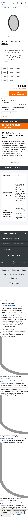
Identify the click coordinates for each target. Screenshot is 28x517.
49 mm (11, 68)
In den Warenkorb (18, 94)
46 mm (4, 68)
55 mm (4, 72)
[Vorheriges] (1, 24)
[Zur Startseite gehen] (4, 4)
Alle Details (13, 438)
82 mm (4, 80)
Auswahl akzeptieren (6, 512)
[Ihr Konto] (17, 3)
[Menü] (25, 3)
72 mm (11, 76)
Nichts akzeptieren (19, 512)
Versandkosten (23, 88)
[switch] (14, 335)
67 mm (4, 76)
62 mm (18, 72)
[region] (14, 24)
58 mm (11, 72)
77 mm (18, 76)
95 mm (11, 80)
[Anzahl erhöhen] (6, 94)
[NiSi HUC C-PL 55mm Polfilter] (14, 23)
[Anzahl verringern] (2, 94)
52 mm (18, 68)
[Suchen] (14, 3)
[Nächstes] (26, 24)
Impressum (4, 305)
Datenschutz (11, 305)
